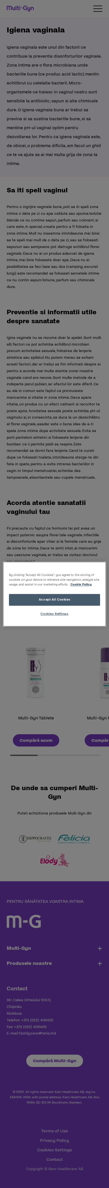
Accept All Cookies (54, 599)
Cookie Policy (81, 584)
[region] (54, 594)
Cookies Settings (54, 613)
